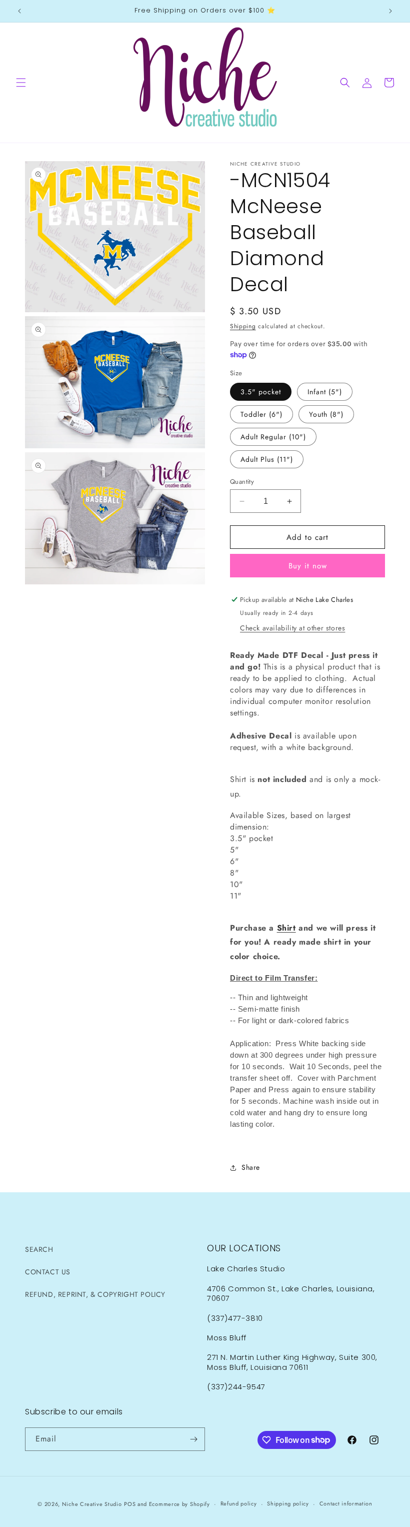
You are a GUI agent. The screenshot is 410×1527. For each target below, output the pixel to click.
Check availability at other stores (292, 628)
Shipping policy (288, 1503)
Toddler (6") (261, 414)
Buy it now (307, 565)
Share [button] (251, 1167)
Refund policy (238, 1503)
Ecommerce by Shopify (179, 1504)
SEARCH (39, 1249)
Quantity (242, 481)
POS (130, 1504)
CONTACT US (47, 1272)
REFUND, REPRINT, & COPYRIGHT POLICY (95, 1294)
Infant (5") (325, 392)
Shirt (286, 928)
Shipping (243, 326)
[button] (21, 83)
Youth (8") (326, 414)
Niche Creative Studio (92, 1504)
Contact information (346, 1503)
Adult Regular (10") (273, 437)
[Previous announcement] (19, 11)
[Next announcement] (391, 11)
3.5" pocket (260, 392)
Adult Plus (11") (266, 459)
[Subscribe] (193, 1439)
